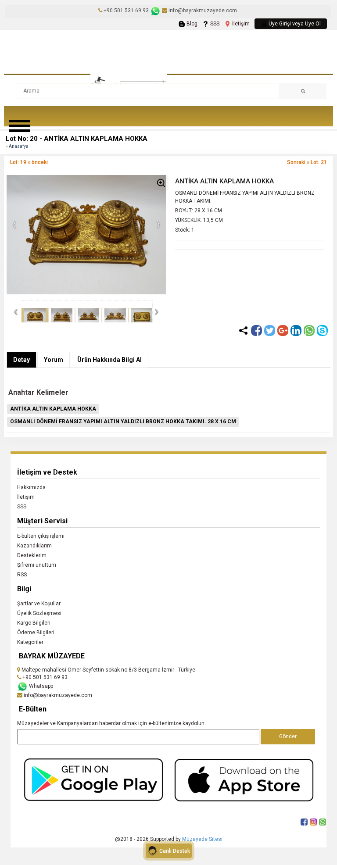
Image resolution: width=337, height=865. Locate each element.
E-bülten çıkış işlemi (41, 536)
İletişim (240, 24)
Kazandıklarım (34, 546)
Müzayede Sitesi (202, 839)
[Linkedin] (296, 330)
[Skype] (322, 330)
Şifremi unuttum (36, 565)
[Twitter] (270, 330)
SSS (214, 24)
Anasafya (19, 146)
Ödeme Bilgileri (35, 632)
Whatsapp (40, 686)
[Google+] (283, 330)
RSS (22, 575)
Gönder (288, 736)
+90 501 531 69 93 (126, 10)
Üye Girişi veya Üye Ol (294, 24)
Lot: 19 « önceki (29, 162)
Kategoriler (30, 642)
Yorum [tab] (53, 359)
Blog (191, 24)
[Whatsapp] (309, 330)
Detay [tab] (21, 359)
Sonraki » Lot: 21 (307, 162)
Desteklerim (32, 555)
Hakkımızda (31, 487)
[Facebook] (256, 330)
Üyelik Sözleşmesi (39, 613)
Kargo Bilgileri (33, 623)
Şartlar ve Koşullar (39, 603)
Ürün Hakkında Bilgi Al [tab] (109, 359)
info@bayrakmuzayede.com (202, 10)
